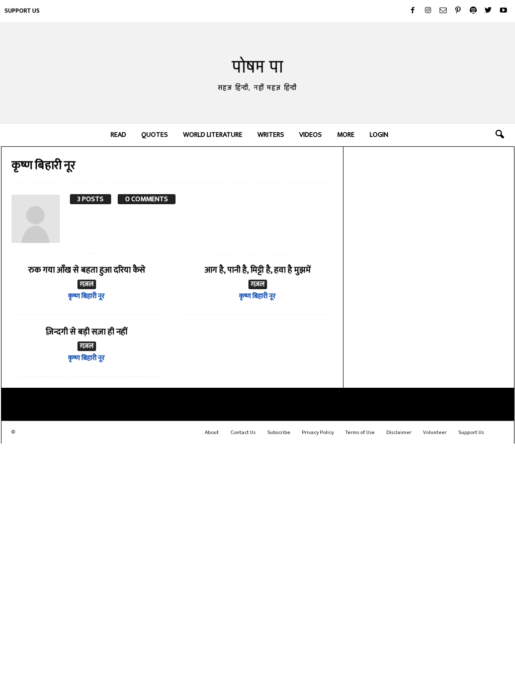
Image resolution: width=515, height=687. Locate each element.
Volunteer (435, 432)
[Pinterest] (458, 11)
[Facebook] (413, 11)
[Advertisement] (429, 214)
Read (118, 134)
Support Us (22, 10)
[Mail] (443, 11)
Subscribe (278, 432)
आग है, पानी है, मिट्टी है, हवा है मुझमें (258, 270)
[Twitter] (488, 11)
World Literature (212, 134)
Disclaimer (398, 432)
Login (379, 134)
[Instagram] (428, 11)
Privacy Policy (318, 432)
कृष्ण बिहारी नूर (86, 296)
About (212, 432)
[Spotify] (473, 11)
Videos (310, 134)
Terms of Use (360, 432)
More (346, 134)
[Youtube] (503, 11)
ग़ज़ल (87, 284)
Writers (271, 134)
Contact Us (242, 432)
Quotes (154, 134)
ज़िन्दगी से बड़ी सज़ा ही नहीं (87, 332)
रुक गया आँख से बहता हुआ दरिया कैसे (86, 270)
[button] (499, 135)
